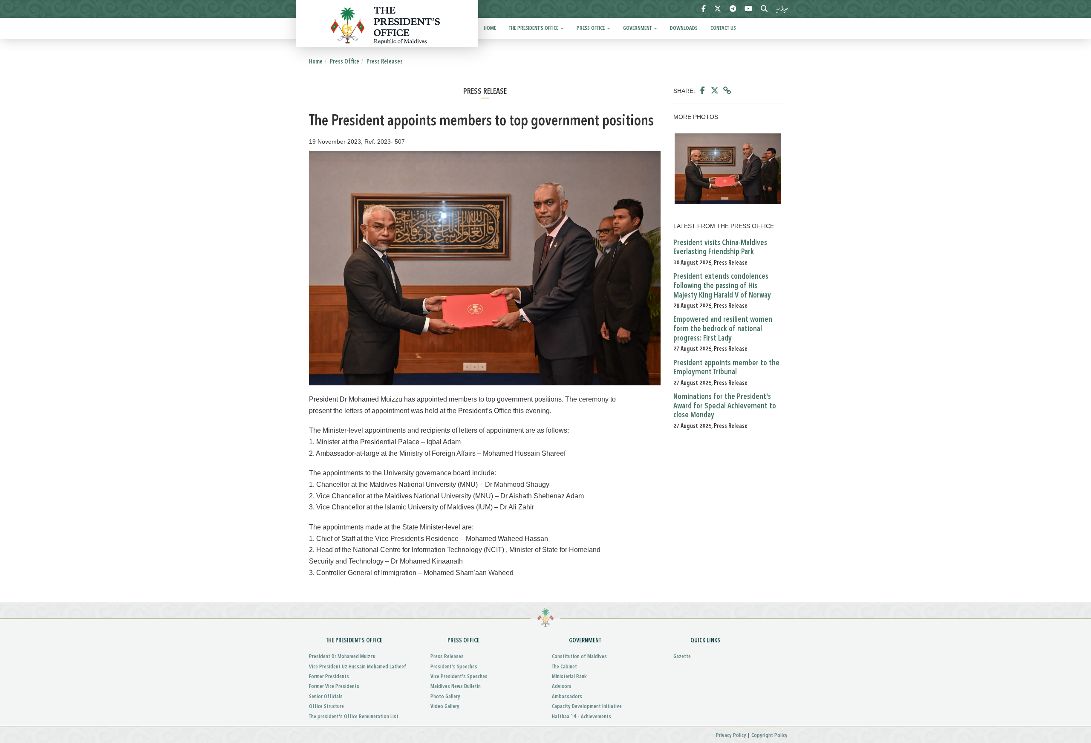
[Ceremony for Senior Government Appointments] (727, 168)
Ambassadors (567, 697)
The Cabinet (564, 667)
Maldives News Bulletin (455, 686)
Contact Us (723, 28)
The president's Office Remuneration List (353, 717)
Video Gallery (444, 706)
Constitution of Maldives (579, 656)
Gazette (682, 656)
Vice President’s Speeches (459, 676)
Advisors (561, 686)
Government (638, 28)
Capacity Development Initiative (587, 706)
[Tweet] (714, 91)
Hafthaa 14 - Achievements (581, 717)
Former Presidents (329, 676)
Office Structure (326, 706)
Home (490, 28)
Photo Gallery (445, 697)
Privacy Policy (731, 735)
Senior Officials (326, 697)
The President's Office (534, 28)
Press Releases (385, 62)
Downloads (684, 28)
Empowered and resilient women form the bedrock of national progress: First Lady (722, 329)
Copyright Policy (769, 735)
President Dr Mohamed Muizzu (342, 656)
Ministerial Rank (569, 676)
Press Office (591, 28)
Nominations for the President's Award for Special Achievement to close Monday (724, 406)
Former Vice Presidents (334, 686)
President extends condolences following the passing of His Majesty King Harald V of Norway (722, 286)
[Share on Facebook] (702, 91)
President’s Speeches (453, 667)
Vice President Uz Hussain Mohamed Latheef (357, 667)
